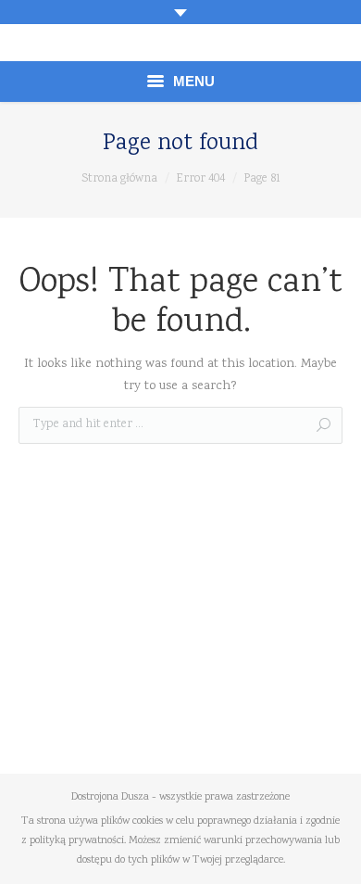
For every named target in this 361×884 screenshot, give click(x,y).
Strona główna (119, 179)
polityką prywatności (77, 841)
